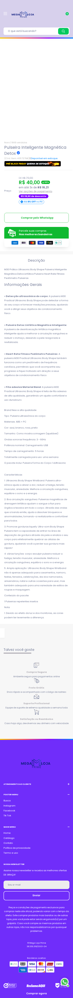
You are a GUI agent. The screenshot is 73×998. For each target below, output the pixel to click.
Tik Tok (7, 815)
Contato (8, 843)
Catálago (9, 838)
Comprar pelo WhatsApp (37, 218)
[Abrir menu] (5, 13)
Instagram (9, 805)
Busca (7, 800)
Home (7, 833)
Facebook (9, 810)
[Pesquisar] (63, 31)
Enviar (36, 895)
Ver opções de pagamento (35, 191)
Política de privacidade (17, 848)
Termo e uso (11, 853)
